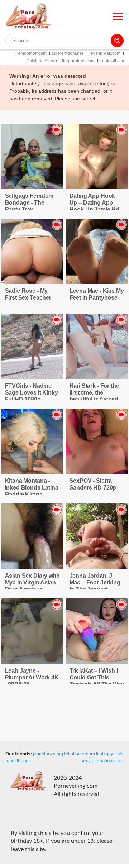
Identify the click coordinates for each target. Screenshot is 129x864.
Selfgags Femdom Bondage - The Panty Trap (29, 203)
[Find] (117, 40)
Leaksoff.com (112, 60)
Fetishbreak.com (104, 53)
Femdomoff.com (31, 53)
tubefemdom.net (67, 53)
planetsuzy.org (48, 753)
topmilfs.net (17, 760)
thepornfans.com (78, 60)
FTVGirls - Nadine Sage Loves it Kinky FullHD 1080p (31, 392)
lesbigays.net (110, 753)
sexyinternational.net (102, 760)
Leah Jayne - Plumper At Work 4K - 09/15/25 (32, 677)
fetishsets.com (79, 753)
